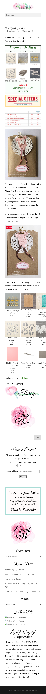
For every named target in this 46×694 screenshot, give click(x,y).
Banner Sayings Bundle (14, 569)
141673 (12, 313)
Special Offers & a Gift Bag (14, 28)
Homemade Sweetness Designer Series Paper (23, 591)
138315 (28, 314)
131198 (12, 370)
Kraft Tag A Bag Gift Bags (28, 311)
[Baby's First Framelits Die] (12, 334)
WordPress (34, 690)
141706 (28, 342)
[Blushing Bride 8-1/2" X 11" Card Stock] (12, 360)
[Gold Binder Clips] (12, 307)
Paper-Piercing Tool (28, 363)
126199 (44, 365)
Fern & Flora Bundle (13, 578)
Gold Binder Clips (12, 310)
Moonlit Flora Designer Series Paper (19, 574)
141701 (44, 342)
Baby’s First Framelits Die (12, 339)
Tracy (9, 31)
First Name (12, 465)
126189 (28, 365)
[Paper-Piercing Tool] (28, 360)
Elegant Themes (19, 690)
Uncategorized (27, 31)
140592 (44, 317)
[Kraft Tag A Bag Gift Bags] (28, 307)
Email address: (13, 471)
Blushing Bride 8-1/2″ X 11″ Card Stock (12, 365)
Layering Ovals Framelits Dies (28, 339)
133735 (12, 342)
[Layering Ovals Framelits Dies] (28, 334)
